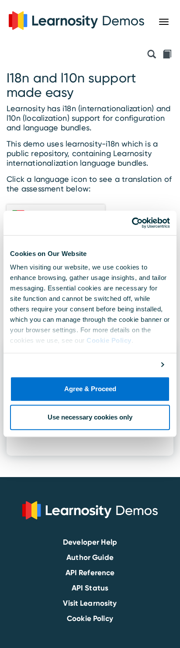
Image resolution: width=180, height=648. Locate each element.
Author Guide (90, 557)
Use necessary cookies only (90, 417)
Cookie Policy (109, 340)
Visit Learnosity (90, 603)
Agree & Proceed (90, 388)
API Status (90, 587)
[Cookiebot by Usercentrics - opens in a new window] (131, 223)
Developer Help (90, 542)
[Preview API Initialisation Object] (151, 55)
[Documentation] (167, 55)
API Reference (90, 572)
